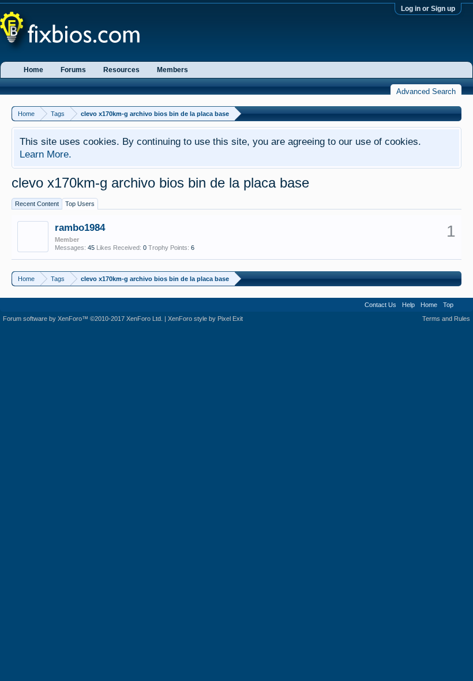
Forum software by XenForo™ (83, 318)
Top (448, 304)
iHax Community (236, 301)
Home (33, 70)
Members (172, 70)
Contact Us (380, 304)
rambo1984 (80, 227)
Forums (73, 70)
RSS (463, 305)
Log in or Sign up (428, 9)
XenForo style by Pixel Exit (205, 318)
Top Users (80, 203)
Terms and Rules (446, 318)
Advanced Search (426, 91)
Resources (121, 70)
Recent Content (37, 203)
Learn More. (46, 154)
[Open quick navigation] (454, 113)
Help (408, 304)
